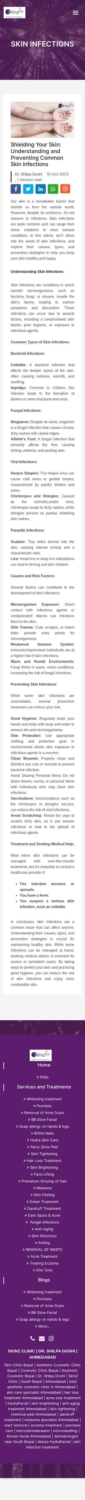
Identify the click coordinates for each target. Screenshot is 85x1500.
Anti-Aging (44, 1229)
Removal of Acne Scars (44, 1112)
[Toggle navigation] (75, 13)
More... (44, 1326)
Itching (44, 1242)
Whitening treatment (44, 1099)
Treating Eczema (44, 1263)
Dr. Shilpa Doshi (28, 174)
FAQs (44, 1077)
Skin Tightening (44, 1153)
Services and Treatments (44, 1087)
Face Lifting (44, 1174)
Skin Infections (44, 1236)
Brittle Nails (44, 1133)
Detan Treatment (44, 1201)
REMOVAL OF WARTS (44, 1249)
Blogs (44, 1280)
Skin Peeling (44, 1194)
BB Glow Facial (44, 1119)
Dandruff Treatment (44, 1208)
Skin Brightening (44, 1167)
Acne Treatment (44, 1256)
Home (44, 1065)
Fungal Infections (44, 1222)
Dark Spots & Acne (44, 1215)
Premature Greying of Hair (44, 1181)
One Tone (44, 1270)
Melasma (44, 1188)
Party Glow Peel (44, 1147)
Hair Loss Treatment (44, 1160)
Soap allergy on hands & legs (44, 1126)
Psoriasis (44, 1105)
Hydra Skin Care (44, 1140)
